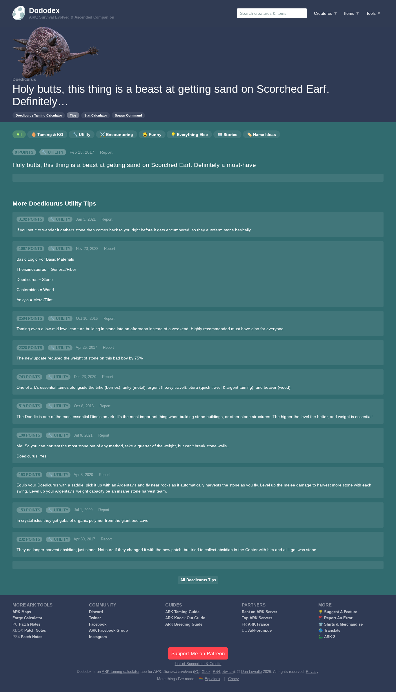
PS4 (216, 672)
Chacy (233, 679)
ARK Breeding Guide (183, 624)
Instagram (98, 637)
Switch (228, 672)
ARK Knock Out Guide (185, 618)
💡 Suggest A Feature (337, 612)
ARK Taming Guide (182, 612)
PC (196, 672)
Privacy (312, 672)
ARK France (258, 624)
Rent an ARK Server (259, 612)
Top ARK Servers (257, 618)
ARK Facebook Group (108, 631)
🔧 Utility (52, 152)
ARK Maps (21, 612)
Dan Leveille (251, 672)
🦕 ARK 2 (326, 637)
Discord (96, 612)
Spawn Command (128, 115)
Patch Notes (29, 624)
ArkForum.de (260, 631)
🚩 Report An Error (335, 618)
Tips (73, 115)
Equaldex (212, 679)
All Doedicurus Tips (198, 580)
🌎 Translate (329, 631)
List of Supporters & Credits (198, 664)
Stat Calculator (95, 115)
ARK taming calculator (120, 672)
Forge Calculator (27, 618)
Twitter (95, 618)
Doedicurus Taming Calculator (39, 115)
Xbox (206, 672)
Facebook (97, 624)
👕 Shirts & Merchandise (340, 624)
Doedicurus (24, 79)
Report (106, 152)
